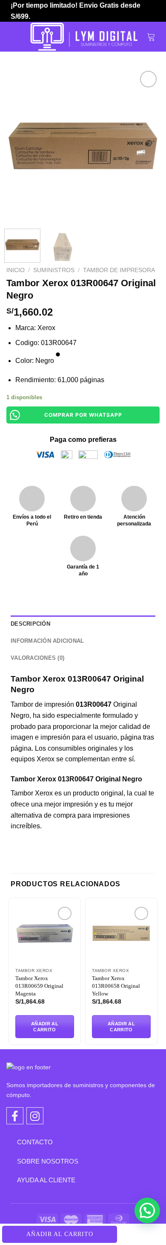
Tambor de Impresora (119, 270)
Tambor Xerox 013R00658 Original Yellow (116, 986)
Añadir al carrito (59, 1234)
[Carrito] (151, 36)
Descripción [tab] (30, 624)
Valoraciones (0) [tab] (37, 658)
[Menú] (16, 36)
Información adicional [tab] (47, 641)
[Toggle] (11, 1141)
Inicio (15, 270)
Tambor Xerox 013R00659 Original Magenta (39, 986)
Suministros (53, 270)
